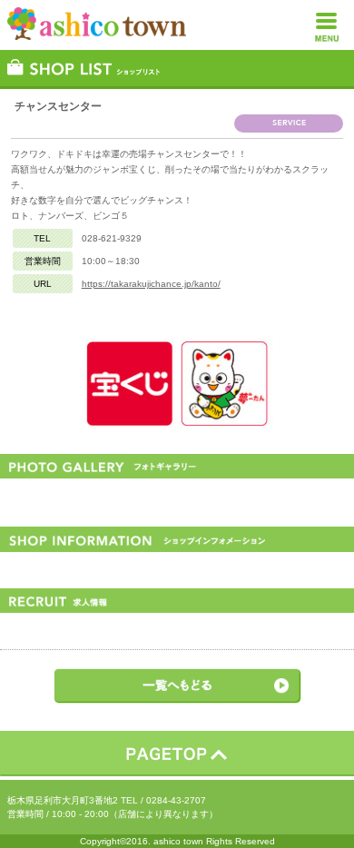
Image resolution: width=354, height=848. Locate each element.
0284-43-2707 (176, 800)
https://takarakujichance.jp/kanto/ (151, 284)
